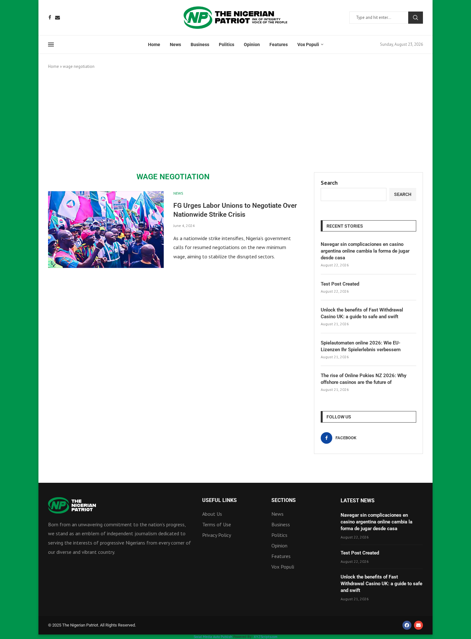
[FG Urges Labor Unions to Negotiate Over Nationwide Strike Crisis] (106, 229)
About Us (212, 513)
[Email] (57, 17)
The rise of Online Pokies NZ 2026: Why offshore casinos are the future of (363, 379)
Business (200, 44)
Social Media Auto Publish (213, 637)
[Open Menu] (51, 44)
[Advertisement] (235, 121)
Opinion (252, 44)
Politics (226, 44)
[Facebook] (50, 17)
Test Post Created (340, 284)
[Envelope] (418, 625)
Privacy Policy (216, 535)
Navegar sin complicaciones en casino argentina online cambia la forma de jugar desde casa (365, 251)
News (175, 44)
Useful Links (219, 500)
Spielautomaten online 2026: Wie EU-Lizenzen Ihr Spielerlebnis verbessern (361, 346)
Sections (283, 500)
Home (154, 44)
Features (278, 44)
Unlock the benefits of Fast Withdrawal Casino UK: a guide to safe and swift (362, 313)
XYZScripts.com (265, 637)
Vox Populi (308, 44)
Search (415, 18)
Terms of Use (216, 524)
